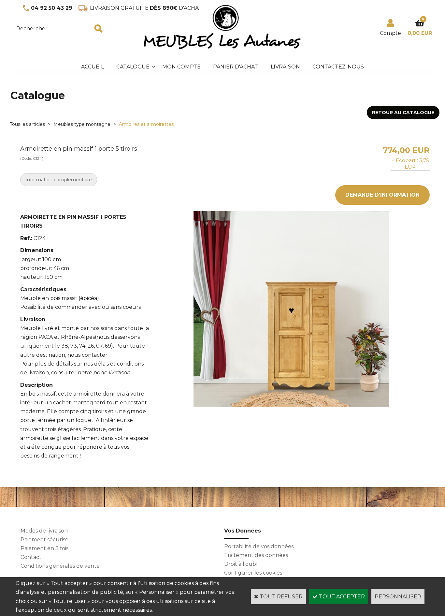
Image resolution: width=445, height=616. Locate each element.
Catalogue (133, 67)
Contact (31, 557)
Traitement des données (256, 555)
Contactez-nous (338, 67)
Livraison (285, 67)
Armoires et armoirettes (146, 124)
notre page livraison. (105, 372)
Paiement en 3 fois (44, 548)
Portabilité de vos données (259, 546)
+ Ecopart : (405, 160)
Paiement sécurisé (44, 539)
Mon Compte (181, 67)
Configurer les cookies (253, 573)
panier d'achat (235, 67)
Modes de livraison (44, 531)
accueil (92, 67)
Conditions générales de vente (60, 566)
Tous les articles (27, 124)
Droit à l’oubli (241, 564)
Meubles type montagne (81, 124)
